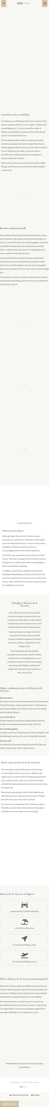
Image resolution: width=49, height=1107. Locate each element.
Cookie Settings (9, 1104)
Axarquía (25, 125)
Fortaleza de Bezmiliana (12, 574)
